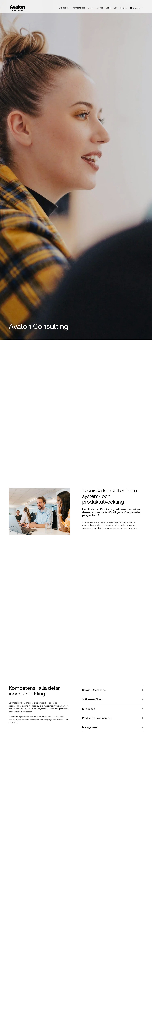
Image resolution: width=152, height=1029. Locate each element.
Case (90, 8)
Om (115, 8)
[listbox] (136, 8)
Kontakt (123, 8)
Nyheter (99, 8)
